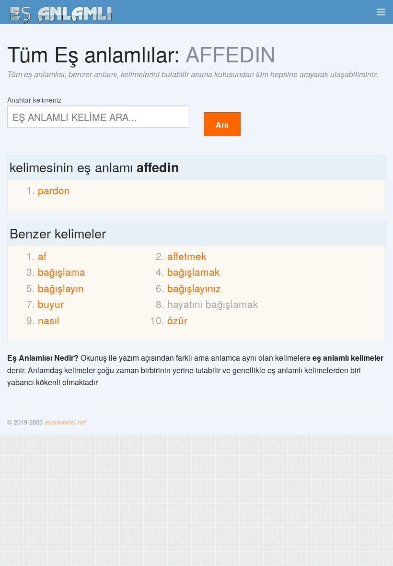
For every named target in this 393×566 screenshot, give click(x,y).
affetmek (187, 255)
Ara (222, 124)
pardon (54, 190)
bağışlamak (193, 271)
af (42, 255)
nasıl (48, 320)
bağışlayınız (194, 288)
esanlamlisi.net (65, 421)
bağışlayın (61, 288)
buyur (51, 303)
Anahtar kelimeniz (34, 99)
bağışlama (61, 271)
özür (177, 320)
